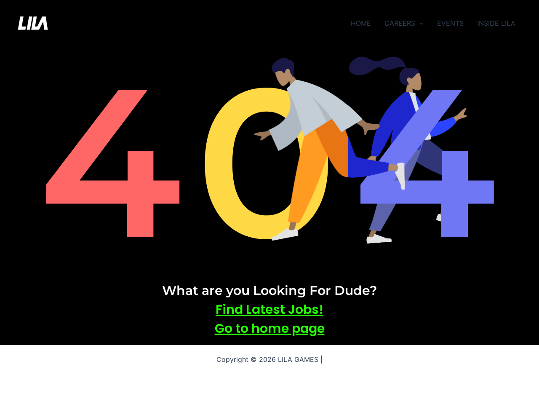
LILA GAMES (81, 23)
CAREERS (399, 23)
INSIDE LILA (496, 23)
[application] (419, 23)
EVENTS (450, 23)
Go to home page (270, 328)
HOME (361, 23)
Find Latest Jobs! (269, 309)
